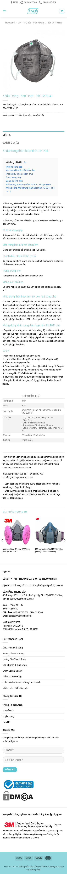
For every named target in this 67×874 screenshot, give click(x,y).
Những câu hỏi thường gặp (15, 688)
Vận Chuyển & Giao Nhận (15, 665)
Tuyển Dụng (8, 716)
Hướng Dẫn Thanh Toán (14, 659)
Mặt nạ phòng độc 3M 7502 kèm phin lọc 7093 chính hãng (49, 550)
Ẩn (25, 162)
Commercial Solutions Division (24, 837)
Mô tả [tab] (7, 135)
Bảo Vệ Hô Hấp (55, 22)
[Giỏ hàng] (62, 11)
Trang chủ (10, 22)
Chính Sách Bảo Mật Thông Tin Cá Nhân (22, 682)
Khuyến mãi (8, 710)
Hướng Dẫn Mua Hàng (13, 653)
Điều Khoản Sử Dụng (13, 647)
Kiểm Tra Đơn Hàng (12, 676)
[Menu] (4, 11)
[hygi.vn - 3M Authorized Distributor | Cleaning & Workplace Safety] (32, 11)
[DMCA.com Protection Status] (18, 795)
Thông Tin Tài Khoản (13, 705)
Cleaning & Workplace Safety (39, 834)
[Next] (64, 540)
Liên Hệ (6, 722)
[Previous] (2, 540)
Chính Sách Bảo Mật (12, 671)
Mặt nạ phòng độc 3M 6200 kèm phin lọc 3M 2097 (16, 550)
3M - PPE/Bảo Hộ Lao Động (31, 22)
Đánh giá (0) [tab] (11, 142)
